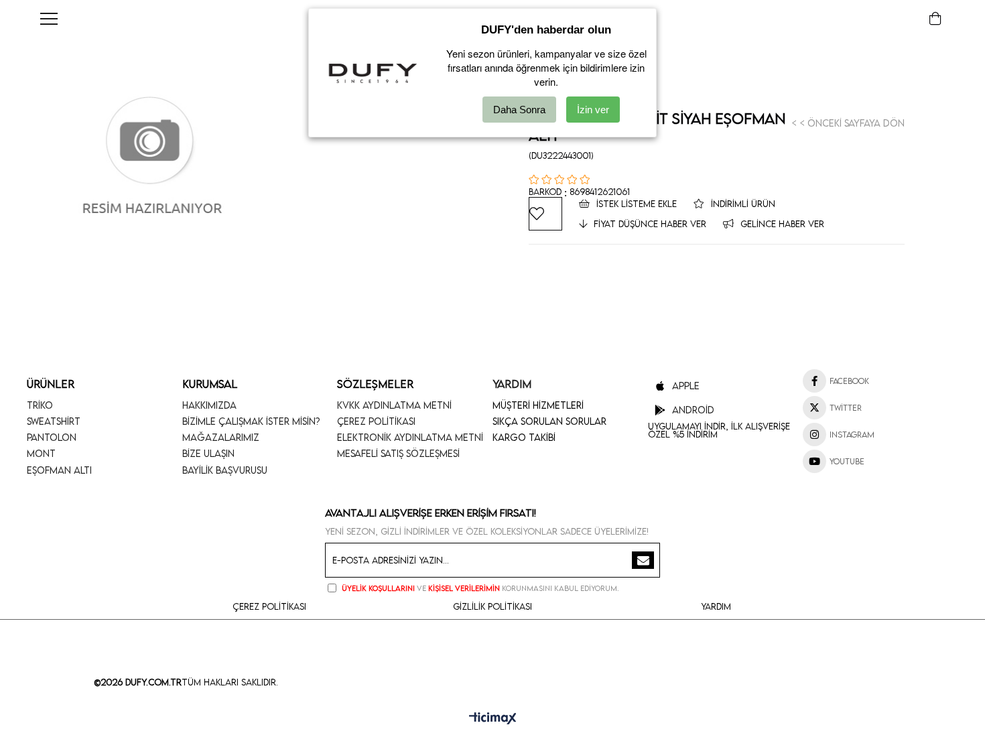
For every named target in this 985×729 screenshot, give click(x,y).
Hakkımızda (209, 405)
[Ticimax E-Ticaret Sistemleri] (493, 719)
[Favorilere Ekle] (545, 213)
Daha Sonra (519, 109)
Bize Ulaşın (208, 453)
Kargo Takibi (523, 437)
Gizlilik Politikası (492, 606)
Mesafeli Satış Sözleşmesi (398, 453)
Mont (41, 453)
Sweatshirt (53, 421)
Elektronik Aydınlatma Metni (410, 437)
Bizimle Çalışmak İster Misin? (251, 421)
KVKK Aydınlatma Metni (394, 405)
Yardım (716, 606)
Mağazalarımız (220, 437)
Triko (40, 405)
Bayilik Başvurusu (224, 470)
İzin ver (593, 109)
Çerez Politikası (376, 421)
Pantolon (51, 437)
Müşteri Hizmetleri (538, 405)
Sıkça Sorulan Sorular (549, 421)
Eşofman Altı (59, 470)
